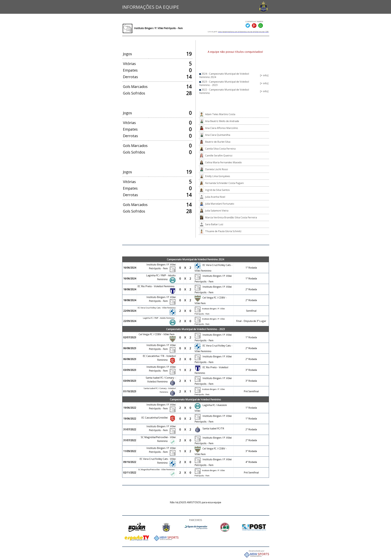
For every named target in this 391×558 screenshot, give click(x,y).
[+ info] (264, 75)
